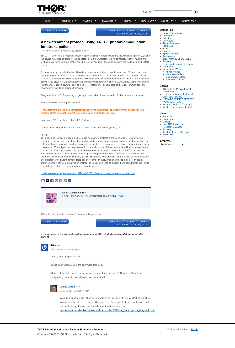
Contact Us (187, 21)
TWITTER (168, 134)
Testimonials (169, 56)
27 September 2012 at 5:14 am (74, 290)
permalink (96, 214)
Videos (127, 21)
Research (107, 21)
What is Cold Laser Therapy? (177, 104)
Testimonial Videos (175, 79)
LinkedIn (167, 121)
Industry (167, 38)
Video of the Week (172, 69)
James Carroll (67, 286)
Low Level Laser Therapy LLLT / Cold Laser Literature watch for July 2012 (128, 32)
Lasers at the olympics (55, 30)
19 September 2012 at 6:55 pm (64, 249)
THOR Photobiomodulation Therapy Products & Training (70, 329)
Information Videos (175, 74)
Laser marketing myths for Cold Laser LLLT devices (178, 95)
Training (87, 21)
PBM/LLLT (168, 46)
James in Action (171, 43)
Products (67, 21)
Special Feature (170, 53)
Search (147, 12)
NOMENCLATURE (172, 102)
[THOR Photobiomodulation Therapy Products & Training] (52, 9)
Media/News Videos (175, 77)
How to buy (147, 21)
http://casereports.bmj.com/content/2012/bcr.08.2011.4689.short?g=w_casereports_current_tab (88, 173)
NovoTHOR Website (173, 124)
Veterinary (168, 66)
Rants (166, 48)
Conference (168, 35)
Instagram (168, 119)
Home (47, 21)
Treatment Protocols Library (176, 132)
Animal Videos (173, 71)
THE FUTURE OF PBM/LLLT (177, 59)
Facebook (168, 116)
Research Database (172, 127)
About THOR (167, 21)
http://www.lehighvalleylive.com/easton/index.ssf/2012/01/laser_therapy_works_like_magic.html (107, 310)
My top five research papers (180, 64)
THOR (194, 329)
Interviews (168, 40)
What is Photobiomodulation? (177, 107)
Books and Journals (173, 33)
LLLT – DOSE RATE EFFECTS (178, 99)
